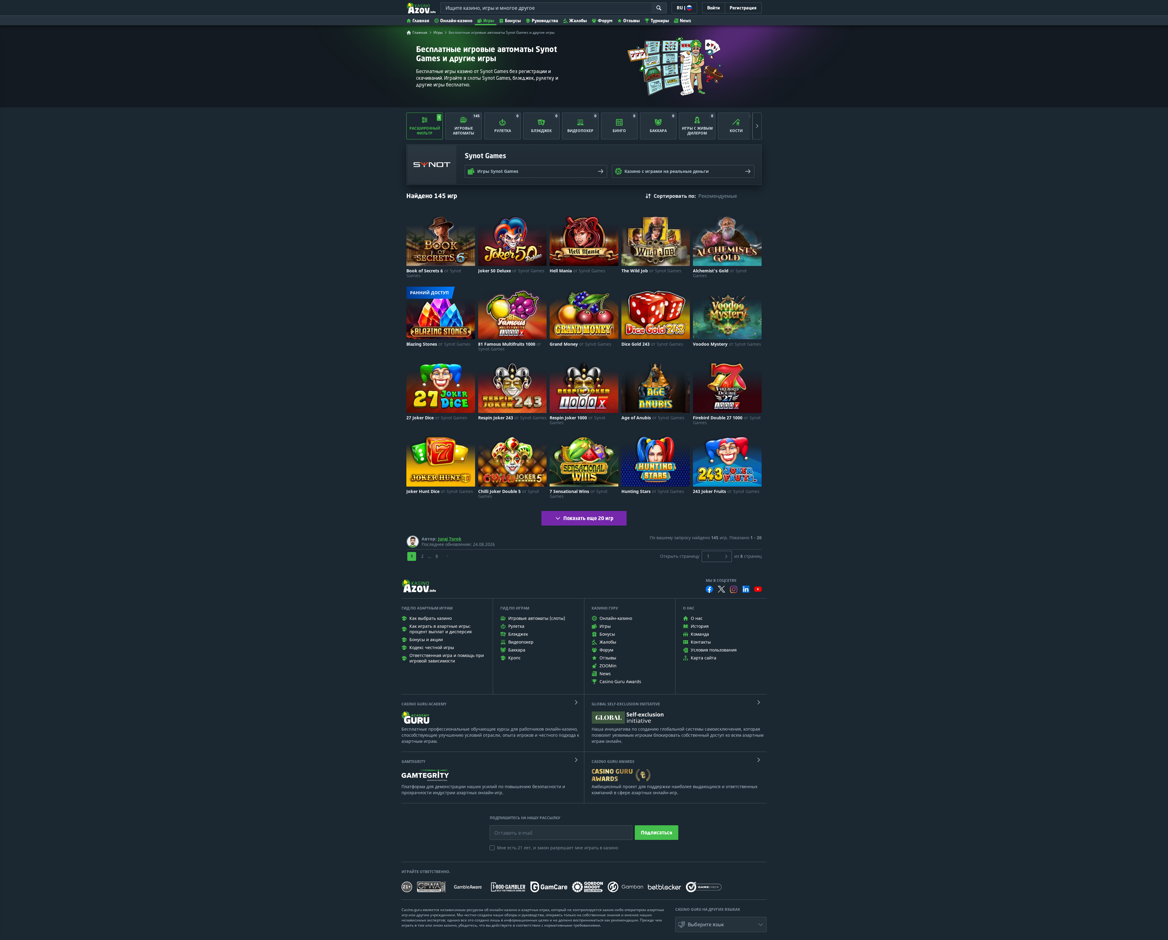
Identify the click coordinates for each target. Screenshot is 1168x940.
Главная (420, 20)
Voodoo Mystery (727, 344)
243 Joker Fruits (726, 491)
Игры (488, 20)
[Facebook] (709, 589)
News (685, 20)
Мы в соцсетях (721, 580)
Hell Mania (577, 270)
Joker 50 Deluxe (511, 270)
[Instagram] (733, 589)
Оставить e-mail (508, 828)
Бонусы (513, 20)
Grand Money (580, 344)
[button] (720, 924)
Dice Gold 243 (652, 344)
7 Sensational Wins (578, 494)
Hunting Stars (652, 491)
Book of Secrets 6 (433, 273)
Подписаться (656, 832)
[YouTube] (758, 589)
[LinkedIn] (745, 589)
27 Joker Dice (436, 417)
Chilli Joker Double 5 (508, 494)
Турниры (660, 20)
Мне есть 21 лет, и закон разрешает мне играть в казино (557, 848)
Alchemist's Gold (720, 273)
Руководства (545, 20)
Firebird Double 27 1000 (727, 420)
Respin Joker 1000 (577, 420)
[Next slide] (757, 126)
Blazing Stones (438, 344)
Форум (605, 20)
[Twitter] (721, 589)
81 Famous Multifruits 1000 (509, 346)
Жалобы (578, 20)
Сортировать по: (675, 196)
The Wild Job (651, 270)
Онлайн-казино (456, 20)
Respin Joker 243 (512, 417)
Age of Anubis (652, 417)
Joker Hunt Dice (439, 491)
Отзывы (631, 20)
